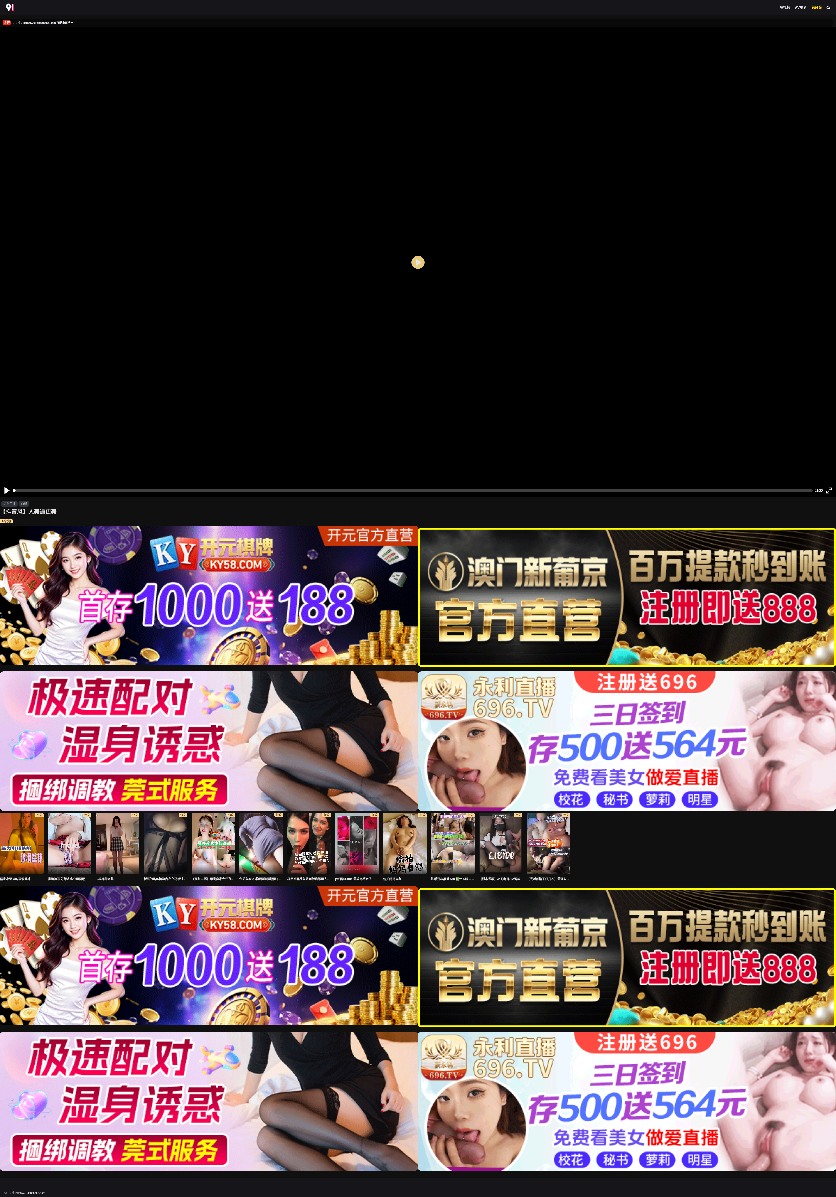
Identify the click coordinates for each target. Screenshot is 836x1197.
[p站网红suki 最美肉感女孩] (357, 843)
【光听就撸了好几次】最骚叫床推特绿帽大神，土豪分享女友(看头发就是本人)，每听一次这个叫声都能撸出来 (548, 879)
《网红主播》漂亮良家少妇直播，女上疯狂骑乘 (213, 879)
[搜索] (828, 7)
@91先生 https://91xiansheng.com (24, 1192)
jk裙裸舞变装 (105, 879)
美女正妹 (9, 504)
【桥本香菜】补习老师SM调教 (499, 879)
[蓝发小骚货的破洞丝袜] (22, 843)
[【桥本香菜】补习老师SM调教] (500, 843)
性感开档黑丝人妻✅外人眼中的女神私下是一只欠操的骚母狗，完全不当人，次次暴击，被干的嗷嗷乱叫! (453, 879)
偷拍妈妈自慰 (392, 879)
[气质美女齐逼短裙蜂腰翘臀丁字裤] (261, 843)
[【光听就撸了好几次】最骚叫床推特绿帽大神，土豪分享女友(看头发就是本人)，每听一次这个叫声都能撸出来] (548, 843)
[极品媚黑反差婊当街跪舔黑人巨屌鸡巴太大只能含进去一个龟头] (309, 843)
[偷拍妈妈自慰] (405, 843)
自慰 (24, 504)
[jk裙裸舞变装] (117, 843)
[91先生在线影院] (10, 7)
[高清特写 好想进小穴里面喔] (69, 843)
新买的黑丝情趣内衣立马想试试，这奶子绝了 (165, 879)
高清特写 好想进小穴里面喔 (66, 879)
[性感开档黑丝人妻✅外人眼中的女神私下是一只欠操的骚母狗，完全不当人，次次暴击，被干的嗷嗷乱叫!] (453, 843)
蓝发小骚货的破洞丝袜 (15, 879)
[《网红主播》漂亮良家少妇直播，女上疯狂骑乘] (213, 843)
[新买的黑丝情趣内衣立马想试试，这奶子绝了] (165, 843)
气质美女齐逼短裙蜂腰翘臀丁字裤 (261, 879)
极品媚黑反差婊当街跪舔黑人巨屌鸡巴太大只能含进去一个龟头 (309, 879)
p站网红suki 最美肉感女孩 (353, 879)
